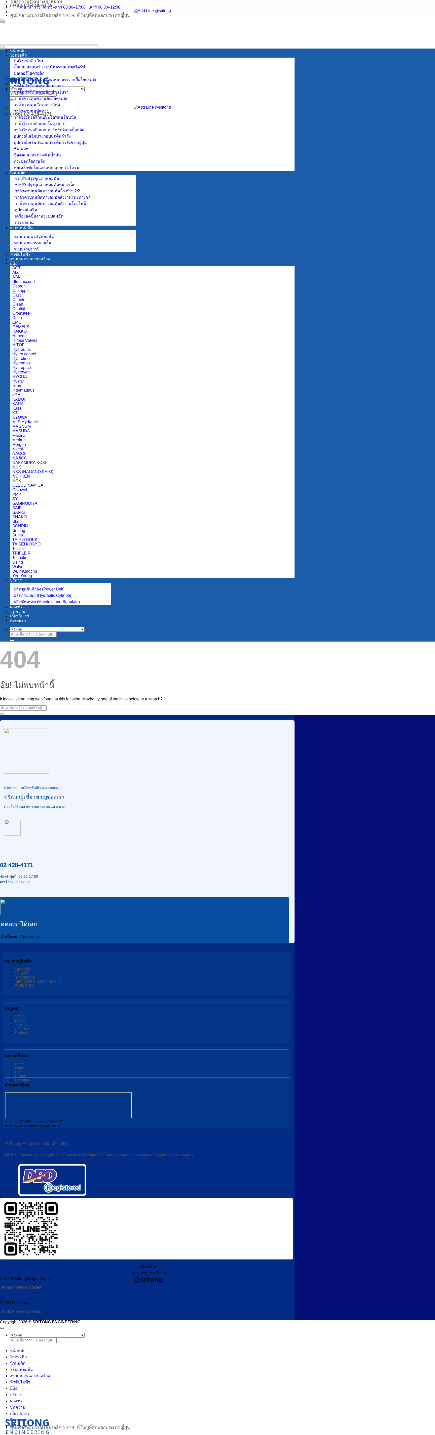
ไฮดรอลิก (18, 55)
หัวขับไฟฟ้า (20, 254)
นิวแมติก (17, 173)
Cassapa (22, 1080)
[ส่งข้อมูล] (12, 100)
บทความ (17, 611)
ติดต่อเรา (18, 620)
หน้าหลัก (18, 51)
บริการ (16, 580)
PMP (19, 1072)
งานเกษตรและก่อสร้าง (30, 259)
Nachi (19, 1064)
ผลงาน (16, 607)
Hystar (20, 1076)
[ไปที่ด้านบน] (2, 1328)
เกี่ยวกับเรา (19, 616)
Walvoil (20, 1068)
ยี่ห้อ (14, 263)
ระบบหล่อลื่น (21, 228)
